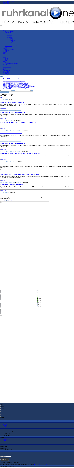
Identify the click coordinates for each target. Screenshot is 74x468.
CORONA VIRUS (11, 110)
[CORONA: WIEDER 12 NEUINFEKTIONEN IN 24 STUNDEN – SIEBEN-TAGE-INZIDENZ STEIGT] (3, 149)
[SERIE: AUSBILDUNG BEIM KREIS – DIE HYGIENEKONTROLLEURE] (3, 159)
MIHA (6, 60)
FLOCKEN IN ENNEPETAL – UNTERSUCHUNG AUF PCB (12, 102)
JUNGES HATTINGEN (7, 67)
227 (9, 200)
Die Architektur (12, 40)
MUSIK (6, 59)
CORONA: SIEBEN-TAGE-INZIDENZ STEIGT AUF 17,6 (11, 184)
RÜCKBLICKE (7, 34)
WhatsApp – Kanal (6, 3)
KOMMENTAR (5, 66)
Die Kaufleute (12, 42)
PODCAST (5, 69)
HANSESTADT (10, 37)
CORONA (9, 36)
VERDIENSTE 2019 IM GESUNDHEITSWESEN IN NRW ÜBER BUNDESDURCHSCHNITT (18, 122)
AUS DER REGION (6, 50)
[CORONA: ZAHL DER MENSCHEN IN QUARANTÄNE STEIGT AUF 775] (3, 108)
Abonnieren (4, 459)
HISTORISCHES (8, 32)
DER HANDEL (12, 39)
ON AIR (6, 62)
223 (3, 200)
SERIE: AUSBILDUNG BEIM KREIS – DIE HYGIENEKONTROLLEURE (14, 164)
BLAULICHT (5, 51)
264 (12, 200)
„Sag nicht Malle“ (6, 71)
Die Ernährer (12, 41)
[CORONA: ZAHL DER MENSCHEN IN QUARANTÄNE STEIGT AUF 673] (3, 139)
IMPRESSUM (5, 440)
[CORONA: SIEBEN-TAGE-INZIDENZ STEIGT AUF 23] (3, 128)
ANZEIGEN (5, 425)
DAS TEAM (5, 424)
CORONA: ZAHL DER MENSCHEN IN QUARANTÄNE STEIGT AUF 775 (14, 112)
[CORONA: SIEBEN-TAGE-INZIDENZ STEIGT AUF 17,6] (3, 180)
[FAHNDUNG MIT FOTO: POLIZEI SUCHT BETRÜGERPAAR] (3, 190)
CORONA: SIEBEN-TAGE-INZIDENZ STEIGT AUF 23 (11, 133)
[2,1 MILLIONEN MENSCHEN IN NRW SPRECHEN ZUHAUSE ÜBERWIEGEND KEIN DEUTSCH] (3, 170)
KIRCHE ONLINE (8, 56)
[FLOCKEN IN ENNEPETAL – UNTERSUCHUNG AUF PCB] (3, 97)
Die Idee (11, 38)
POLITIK (4, 52)
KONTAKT (4, 426)
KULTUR (4, 57)
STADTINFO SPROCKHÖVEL (10, 49)
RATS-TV (4, 61)
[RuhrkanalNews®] (37, 15)
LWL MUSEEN (5, 64)
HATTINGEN (5, 30)
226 (8, 200)
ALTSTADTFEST (6, 73)
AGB (3, 442)
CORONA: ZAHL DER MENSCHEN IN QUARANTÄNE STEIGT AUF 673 (14, 143)
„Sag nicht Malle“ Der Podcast (8, 1)
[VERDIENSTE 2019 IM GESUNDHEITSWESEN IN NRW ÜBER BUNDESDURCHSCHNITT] (3, 118)
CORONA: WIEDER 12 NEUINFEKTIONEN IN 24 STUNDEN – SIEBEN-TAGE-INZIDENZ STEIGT (20, 153)
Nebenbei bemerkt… (6, 2)
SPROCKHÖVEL (5, 48)
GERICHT (4, 68)
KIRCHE (4, 54)
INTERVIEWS (9, 35)
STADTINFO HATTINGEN (9, 31)
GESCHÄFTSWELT (8, 46)
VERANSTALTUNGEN (6, 70)
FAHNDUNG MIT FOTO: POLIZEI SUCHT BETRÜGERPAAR (12, 195)
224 (5, 200)
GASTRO (6, 47)
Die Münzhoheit (12, 43)
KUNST (6, 58)
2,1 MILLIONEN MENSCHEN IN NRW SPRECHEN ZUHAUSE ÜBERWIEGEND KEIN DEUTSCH (19, 174)
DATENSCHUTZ (6, 439)
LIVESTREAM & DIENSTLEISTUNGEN (12, 63)
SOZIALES (5, 53)
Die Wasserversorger (13, 45)
